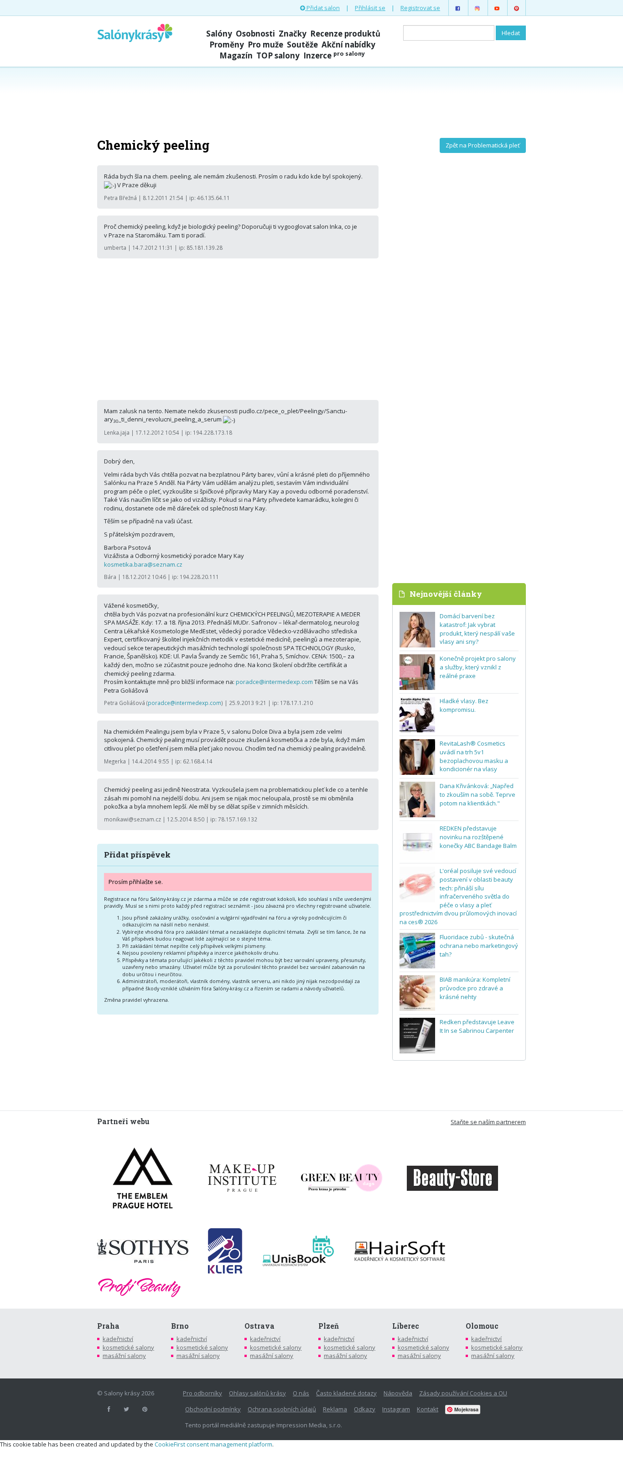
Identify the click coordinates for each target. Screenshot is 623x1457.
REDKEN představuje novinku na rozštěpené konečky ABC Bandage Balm (478, 836)
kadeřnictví (118, 1339)
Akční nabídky (348, 44)
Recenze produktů (345, 33)
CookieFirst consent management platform (213, 1444)
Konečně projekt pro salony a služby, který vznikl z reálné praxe (478, 666)
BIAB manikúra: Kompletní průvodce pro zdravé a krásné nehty (475, 987)
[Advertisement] (311, 101)
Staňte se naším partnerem (488, 1122)
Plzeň (328, 1326)
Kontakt (427, 1409)
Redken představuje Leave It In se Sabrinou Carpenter (477, 1026)
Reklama (335, 1409)
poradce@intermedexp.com (274, 682)
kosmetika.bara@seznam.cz (143, 564)
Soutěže (302, 44)
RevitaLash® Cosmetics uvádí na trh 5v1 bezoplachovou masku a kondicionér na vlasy (474, 756)
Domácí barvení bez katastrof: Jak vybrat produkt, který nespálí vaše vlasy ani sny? (477, 629)
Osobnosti (255, 33)
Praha (108, 1326)
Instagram (396, 1409)
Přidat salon (322, 8)
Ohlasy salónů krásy (257, 1393)
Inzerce (334, 55)
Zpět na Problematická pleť (483, 145)
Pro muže (265, 44)
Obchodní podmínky (213, 1409)
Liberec (405, 1326)
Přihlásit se (370, 8)
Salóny (219, 33)
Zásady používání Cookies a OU (463, 1393)
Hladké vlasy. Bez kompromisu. (464, 705)
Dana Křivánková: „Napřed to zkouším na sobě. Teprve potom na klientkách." (477, 794)
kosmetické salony (128, 1347)
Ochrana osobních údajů (282, 1409)
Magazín (236, 55)
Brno (180, 1326)
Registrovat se (420, 8)
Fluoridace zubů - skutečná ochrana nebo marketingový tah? (479, 945)
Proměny (226, 44)
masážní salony (124, 1356)
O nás (301, 1393)
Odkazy (364, 1409)
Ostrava (259, 1326)
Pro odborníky (202, 1393)
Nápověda (398, 1393)
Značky (292, 33)
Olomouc (482, 1326)
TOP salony (278, 55)
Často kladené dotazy (346, 1393)
